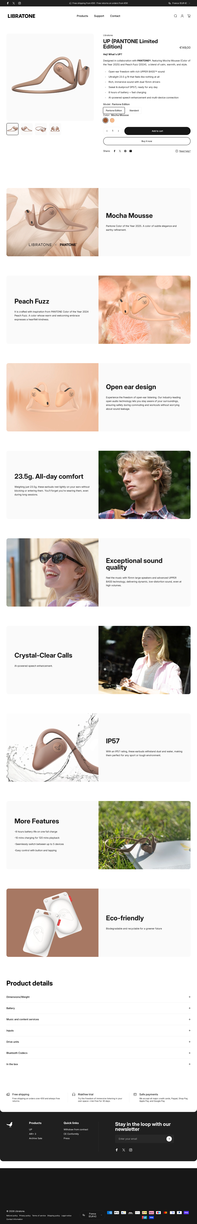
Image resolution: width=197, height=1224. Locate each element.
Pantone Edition (114, 110)
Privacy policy (25, 1216)
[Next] (87, 82)
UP (30, 1129)
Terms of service (39, 1216)
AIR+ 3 (32, 1134)
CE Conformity (71, 1134)
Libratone (108, 35)
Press (67, 1138)
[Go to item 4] (55, 129)
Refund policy (12, 1216)
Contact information (14, 1219)
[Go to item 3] (41, 129)
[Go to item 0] (12, 129)
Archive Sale (35, 1138)
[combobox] (180, 3)
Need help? (185, 151)
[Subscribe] (169, 1139)
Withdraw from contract (76, 1129)
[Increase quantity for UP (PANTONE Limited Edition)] (119, 131)
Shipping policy (53, 1216)
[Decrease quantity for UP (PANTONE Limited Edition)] (106, 131)
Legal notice (66, 1216)
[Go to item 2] (27, 129)
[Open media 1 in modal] (50, 77)
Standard (134, 110)
